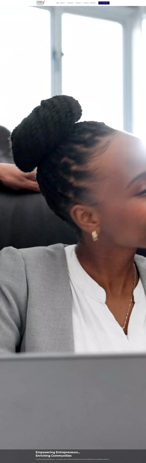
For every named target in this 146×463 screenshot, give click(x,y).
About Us (62, 2)
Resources (78, 2)
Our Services (70, 2)
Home (57, 2)
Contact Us (86, 2)
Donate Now (92, 2)
